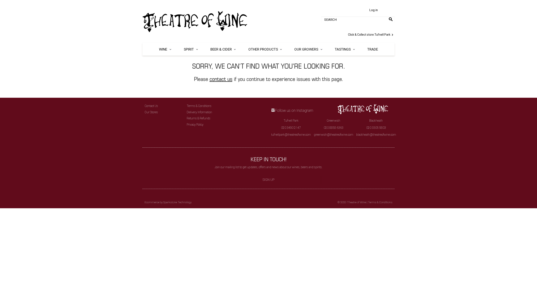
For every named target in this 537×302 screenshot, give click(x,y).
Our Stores (151, 112)
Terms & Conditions (199, 106)
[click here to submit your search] (391, 19)
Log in (373, 10)
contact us (221, 78)
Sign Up (269, 180)
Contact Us (151, 106)
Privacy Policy (195, 124)
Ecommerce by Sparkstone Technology (168, 202)
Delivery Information (199, 112)
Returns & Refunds (198, 118)
